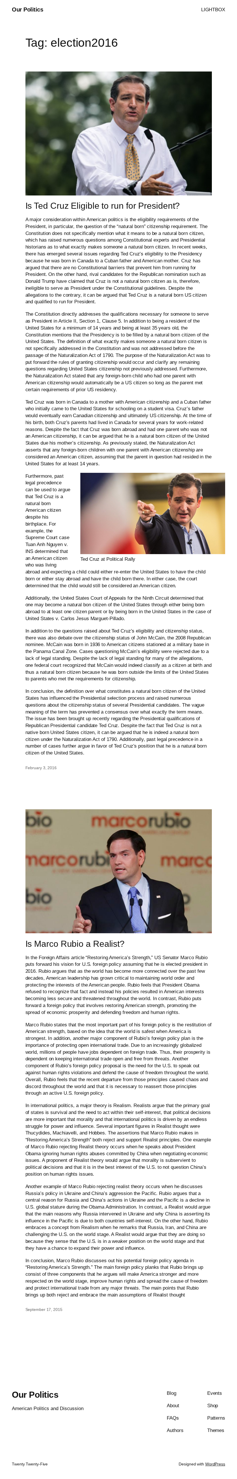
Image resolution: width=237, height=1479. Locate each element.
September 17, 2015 (43, 1309)
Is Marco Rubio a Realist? (75, 944)
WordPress (215, 1464)
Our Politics (27, 9)
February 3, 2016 (41, 767)
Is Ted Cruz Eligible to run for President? (102, 205)
